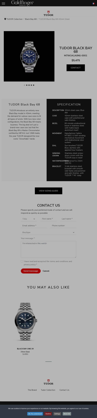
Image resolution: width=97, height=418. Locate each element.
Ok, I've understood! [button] (35, 414)
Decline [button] (48, 414)
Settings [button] (57, 414)
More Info (67, 414)
